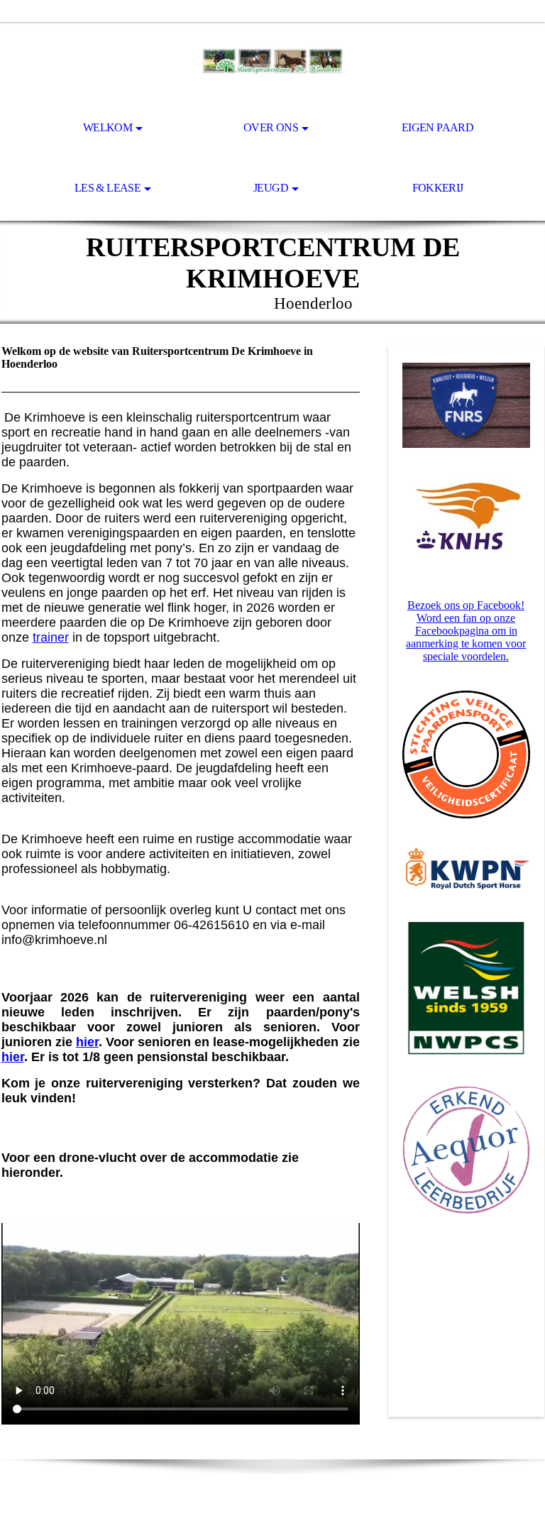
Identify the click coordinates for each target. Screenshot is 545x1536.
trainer (51, 637)
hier (87, 1042)
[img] (272, 61)
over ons (270, 127)
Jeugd (270, 188)
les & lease (108, 188)
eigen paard (437, 127)
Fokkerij (437, 188)
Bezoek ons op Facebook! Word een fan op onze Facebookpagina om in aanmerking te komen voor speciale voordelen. (466, 630)
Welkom (107, 127)
